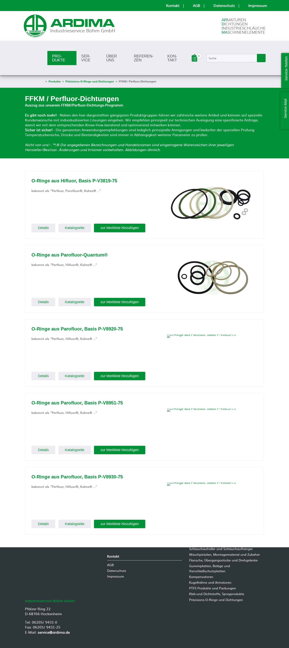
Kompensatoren (201, 576)
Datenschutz (224, 5)
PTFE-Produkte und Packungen (212, 588)
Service (85, 58)
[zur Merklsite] (194, 60)
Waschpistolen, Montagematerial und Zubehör (224, 554)
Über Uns (111, 58)
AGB (196, 5)
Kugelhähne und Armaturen (210, 582)
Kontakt (172, 5)
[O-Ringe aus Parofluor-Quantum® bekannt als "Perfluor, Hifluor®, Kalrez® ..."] (212, 278)
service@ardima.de (54, 632)
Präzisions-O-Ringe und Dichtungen (216, 599)
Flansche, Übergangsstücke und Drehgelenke (223, 560)
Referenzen (144, 58)
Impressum (257, 5)
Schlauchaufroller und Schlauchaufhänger (221, 548)
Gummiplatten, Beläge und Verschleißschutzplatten (209, 568)
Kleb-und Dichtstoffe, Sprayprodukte (216, 594)
